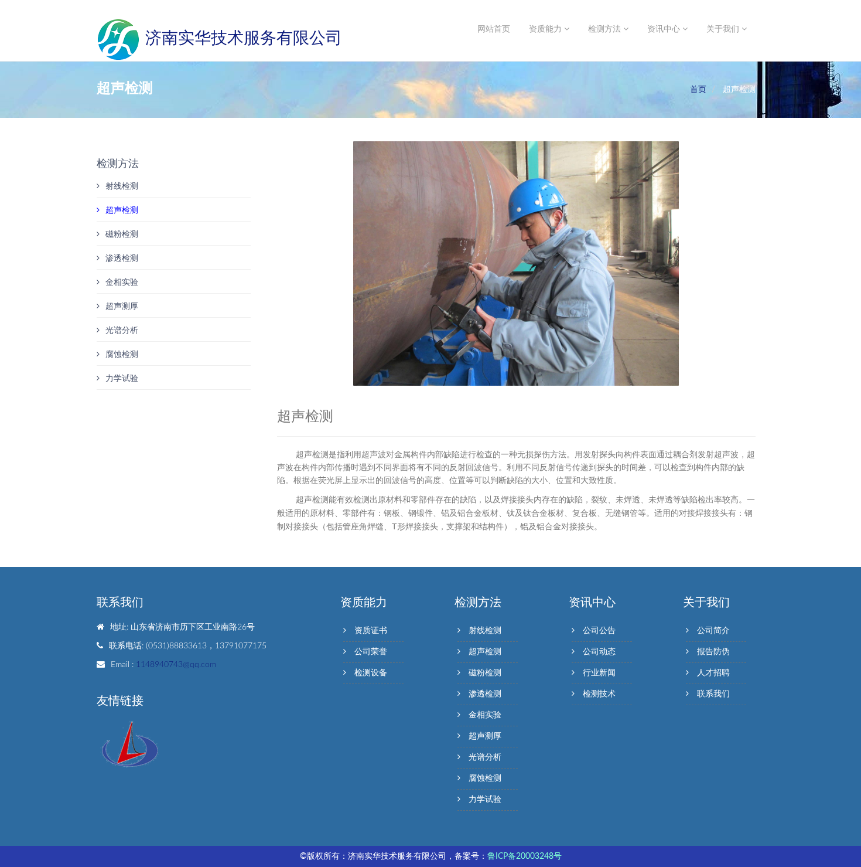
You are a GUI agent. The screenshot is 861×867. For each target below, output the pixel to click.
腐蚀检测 (121, 355)
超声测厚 (121, 306)
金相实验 (121, 282)
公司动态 (599, 652)
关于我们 (724, 29)
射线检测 (121, 186)
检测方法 (605, 29)
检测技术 (599, 694)
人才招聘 (713, 673)
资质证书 (370, 631)
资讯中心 (664, 29)
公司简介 (713, 631)
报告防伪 (713, 652)
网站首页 (493, 29)
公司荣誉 (370, 652)
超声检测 (121, 210)
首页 (698, 90)
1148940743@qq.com (176, 665)
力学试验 (121, 379)
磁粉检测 (121, 234)
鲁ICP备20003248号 (524, 856)
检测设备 (370, 673)
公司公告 (599, 631)
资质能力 (546, 29)
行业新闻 (599, 673)
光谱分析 (121, 331)
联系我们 (713, 694)
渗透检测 (121, 258)
